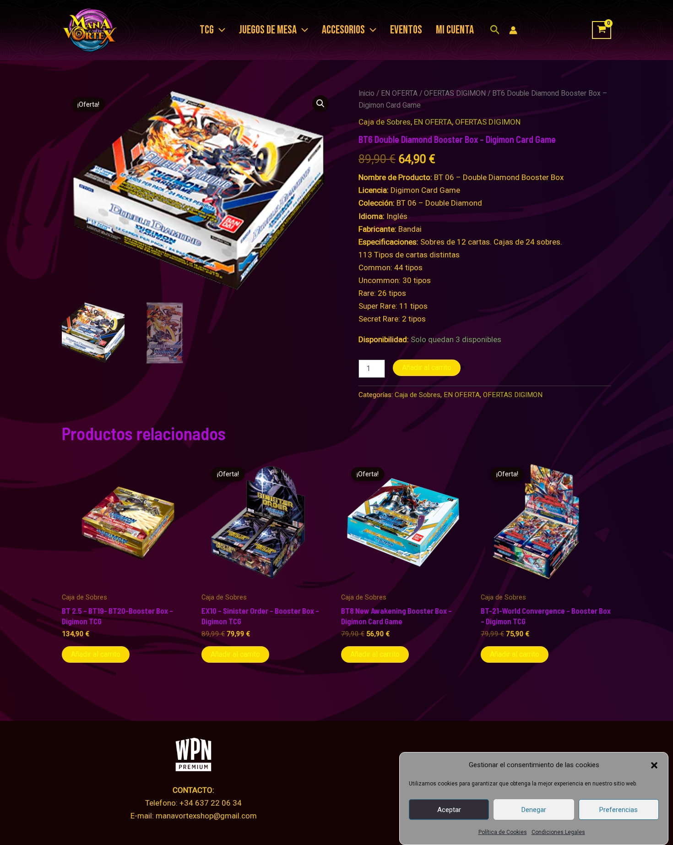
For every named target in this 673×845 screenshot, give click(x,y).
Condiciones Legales (558, 832)
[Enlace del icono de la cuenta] (513, 30)
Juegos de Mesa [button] (268, 30)
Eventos (406, 30)
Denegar (533, 810)
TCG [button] (207, 30)
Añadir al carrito (426, 367)
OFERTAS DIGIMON (455, 93)
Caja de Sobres (384, 121)
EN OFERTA (399, 93)
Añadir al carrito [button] (95, 654)
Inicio (366, 93)
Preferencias (618, 810)
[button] (654, 765)
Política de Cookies (502, 832)
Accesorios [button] (343, 30)
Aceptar (449, 810)
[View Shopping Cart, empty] (601, 30)
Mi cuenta (455, 30)
